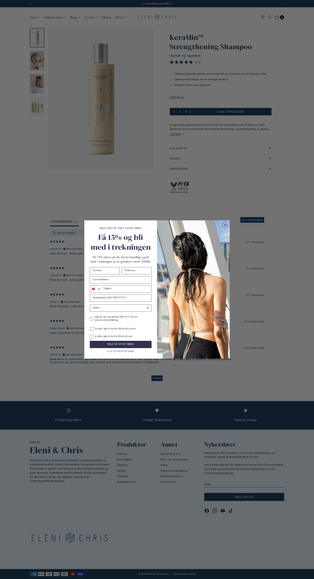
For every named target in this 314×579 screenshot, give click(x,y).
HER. (132, 351)
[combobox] (95, 288)
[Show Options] (148, 308)
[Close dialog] (225, 225)
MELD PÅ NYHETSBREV (120, 344)
